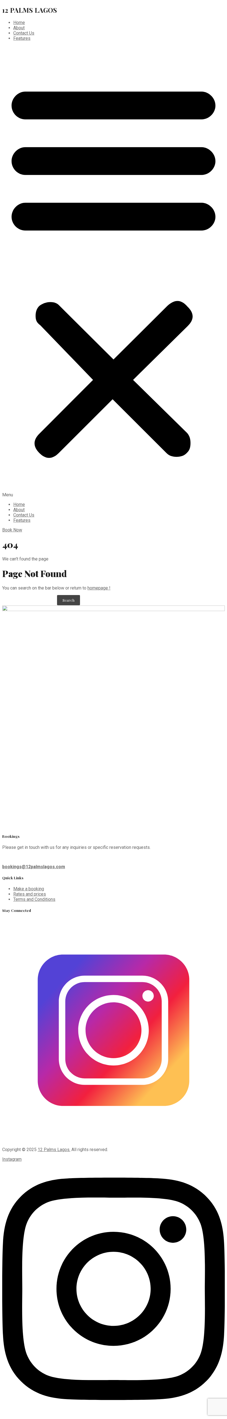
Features (21, 38)
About (19, 27)
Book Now (12, 530)
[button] (113, 271)
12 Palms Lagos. (54, 1149)
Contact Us (23, 33)
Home (19, 22)
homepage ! (98, 588)
